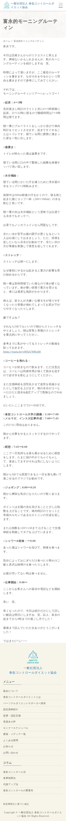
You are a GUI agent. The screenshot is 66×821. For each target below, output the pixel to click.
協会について (10, 691)
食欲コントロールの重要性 (18, 790)
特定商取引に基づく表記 (16, 804)
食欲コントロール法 (14, 772)
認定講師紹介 (10, 709)
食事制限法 (9, 778)
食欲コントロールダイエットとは (22, 697)
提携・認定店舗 (12, 715)
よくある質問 (10, 740)
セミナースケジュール (15, 728)
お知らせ (8, 746)
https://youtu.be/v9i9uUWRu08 (22, 351)
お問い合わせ (10, 752)
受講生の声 (9, 721)
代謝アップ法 (10, 784)
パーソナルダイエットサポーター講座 (24, 703)
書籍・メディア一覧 (14, 734)
